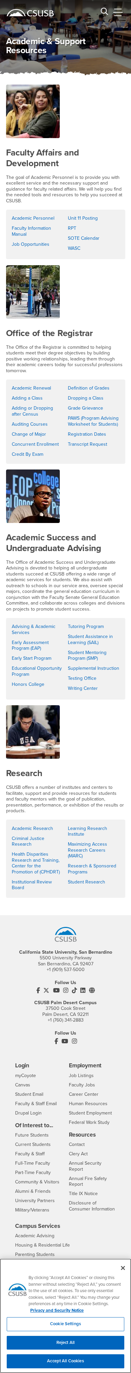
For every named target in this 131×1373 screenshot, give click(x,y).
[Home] (30, 12)
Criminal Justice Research (28, 841)
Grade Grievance (85, 408)
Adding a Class (27, 398)
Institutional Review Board (32, 885)
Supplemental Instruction (93, 668)
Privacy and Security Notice (57, 1310)
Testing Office (82, 678)
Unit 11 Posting (83, 218)
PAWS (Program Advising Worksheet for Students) (93, 421)
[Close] (123, 1268)
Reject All (65, 1342)
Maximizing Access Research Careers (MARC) (87, 850)
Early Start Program (31, 658)
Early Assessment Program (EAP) (30, 645)
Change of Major (29, 434)
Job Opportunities (30, 244)
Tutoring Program (86, 626)
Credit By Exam (27, 454)
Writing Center (83, 688)
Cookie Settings (65, 1324)
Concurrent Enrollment (35, 444)
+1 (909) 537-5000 (66, 969)
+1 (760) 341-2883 (66, 1020)
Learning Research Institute (87, 831)
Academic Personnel (33, 218)
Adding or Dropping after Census (32, 411)
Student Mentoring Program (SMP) (87, 655)
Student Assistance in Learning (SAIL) (90, 639)
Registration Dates (87, 434)
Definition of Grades (89, 388)
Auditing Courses (30, 424)
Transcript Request (87, 444)
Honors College (28, 684)
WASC (74, 248)
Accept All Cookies (65, 1361)
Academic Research (32, 828)
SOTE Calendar (83, 238)
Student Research (86, 882)
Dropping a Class (85, 398)
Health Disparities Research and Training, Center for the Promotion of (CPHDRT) (36, 863)
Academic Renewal (31, 388)
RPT (72, 228)
